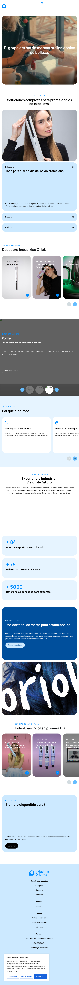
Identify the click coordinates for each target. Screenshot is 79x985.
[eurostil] (33, 390)
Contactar (12, 846)
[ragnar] (43, 390)
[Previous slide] (22, 390)
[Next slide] (57, 390)
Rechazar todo (26, 976)
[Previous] (69, 304)
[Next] (75, 304)
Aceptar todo (40, 976)
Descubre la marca (11, 370)
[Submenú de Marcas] (57, 5)
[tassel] (53, 390)
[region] (26, 967)
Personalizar (13, 976)
